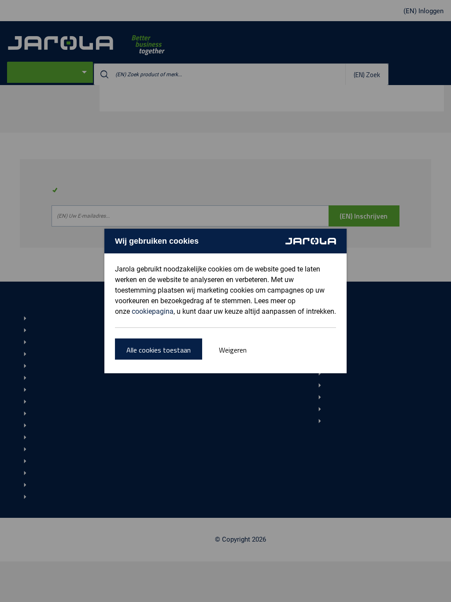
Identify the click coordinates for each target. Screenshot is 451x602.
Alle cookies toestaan (158, 350)
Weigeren (233, 350)
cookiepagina (153, 311)
